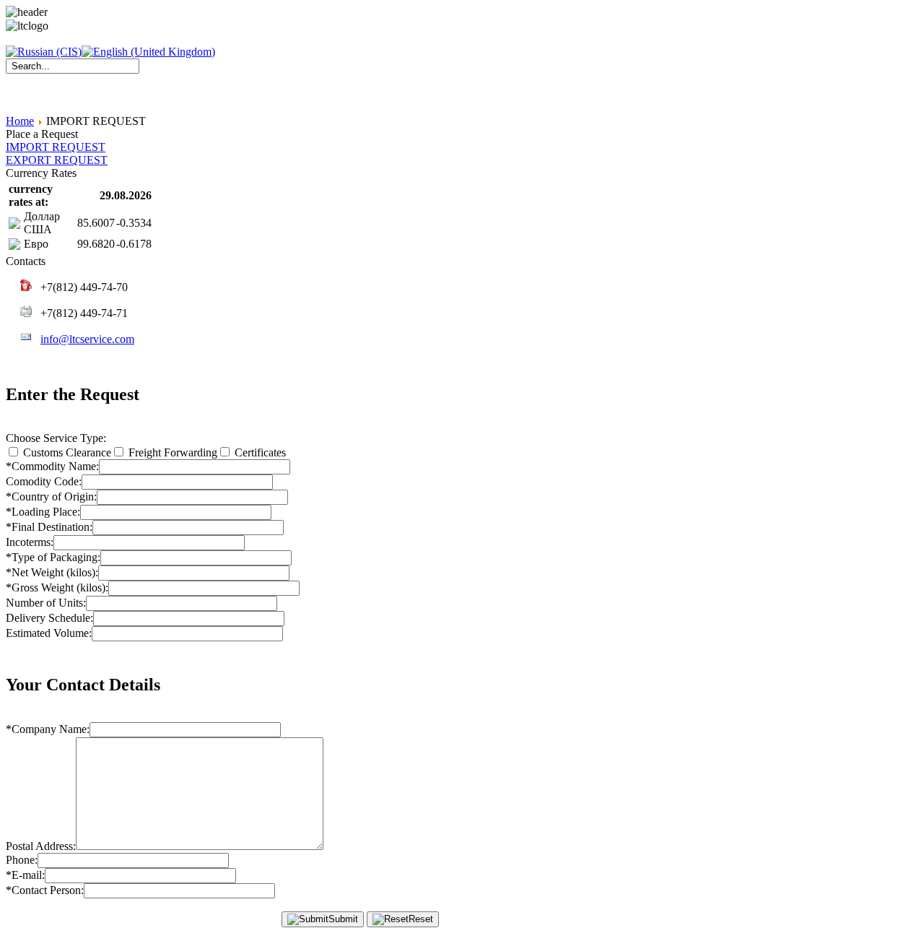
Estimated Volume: (49, 633)
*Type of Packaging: (53, 557)
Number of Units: (46, 603)
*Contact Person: (45, 890)
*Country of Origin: (51, 496)
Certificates (259, 452)
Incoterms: (29, 542)
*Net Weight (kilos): (52, 572)
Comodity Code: (44, 481)
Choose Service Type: (56, 438)
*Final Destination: (49, 527)
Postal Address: (41, 846)
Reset (421, 919)
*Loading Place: (43, 512)
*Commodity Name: (52, 466)
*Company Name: (48, 729)
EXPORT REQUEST (57, 160)
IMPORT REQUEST (55, 147)
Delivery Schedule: (49, 618)
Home (20, 121)
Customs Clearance (65, 452)
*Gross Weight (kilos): (57, 587)
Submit (343, 919)
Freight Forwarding (171, 452)
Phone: (22, 860)
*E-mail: (25, 875)
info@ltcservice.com (87, 339)
